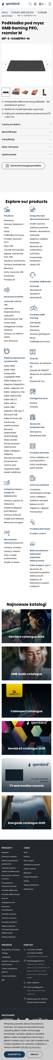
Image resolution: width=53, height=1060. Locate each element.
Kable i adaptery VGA (14, 392)
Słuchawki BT (36, 297)
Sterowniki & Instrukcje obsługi (11, 951)
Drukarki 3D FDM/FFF (39, 370)
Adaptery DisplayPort (14, 384)
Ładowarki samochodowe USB (13, 317)
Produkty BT (9, 279)
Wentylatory (36, 432)
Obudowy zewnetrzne (14, 260)
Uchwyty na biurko (12, 547)
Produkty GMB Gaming (22, 12)
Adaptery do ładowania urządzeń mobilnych (39, 583)
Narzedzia (34, 242)
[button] (47, 64)
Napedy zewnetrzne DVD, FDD (13, 255)
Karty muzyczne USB (13, 272)
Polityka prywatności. (30, 1047)
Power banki (10, 323)
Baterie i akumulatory (40, 231)
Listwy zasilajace (38, 496)
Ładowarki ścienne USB (12, 303)
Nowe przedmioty (8, 937)
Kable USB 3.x (10, 403)
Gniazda (34, 407)
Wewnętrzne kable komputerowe (13, 460)
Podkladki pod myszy (14, 235)
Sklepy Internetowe (31, 885)
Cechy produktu (11, 124)
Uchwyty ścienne (12, 551)
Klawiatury (9, 220)
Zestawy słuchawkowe (14, 264)
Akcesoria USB (10, 414)
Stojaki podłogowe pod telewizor (13, 509)
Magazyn (27, 873)
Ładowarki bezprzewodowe (12, 310)
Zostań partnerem (9, 976)
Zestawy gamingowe (40, 334)
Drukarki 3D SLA (37, 381)
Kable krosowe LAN (13, 418)
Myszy (7, 231)
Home (5, 12)
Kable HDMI (9, 366)
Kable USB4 (9, 407)
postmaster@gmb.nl (35, 987)
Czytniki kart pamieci (14, 250)
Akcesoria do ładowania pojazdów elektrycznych (40, 572)
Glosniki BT (35, 294)
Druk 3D (5, 898)
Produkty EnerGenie (9, 922)
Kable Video (9, 369)
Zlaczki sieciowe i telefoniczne (12, 445)
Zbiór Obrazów (10, 147)
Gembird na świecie (32, 865)
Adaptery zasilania (39, 239)
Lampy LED (35, 264)
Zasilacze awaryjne (39, 500)
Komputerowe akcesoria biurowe (9, 884)
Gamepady (35, 322)
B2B (3, 980)
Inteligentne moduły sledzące (13, 328)
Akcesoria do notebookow (36, 248)
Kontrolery (35, 253)
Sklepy (26, 881)
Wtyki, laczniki (10, 440)
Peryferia (5, 852)
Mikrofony (8, 268)
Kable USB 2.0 (10, 399)
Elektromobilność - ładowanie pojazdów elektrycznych (10, 929)
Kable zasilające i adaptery (12, 452)
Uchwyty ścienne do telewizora (13, 502)
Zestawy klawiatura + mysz (14, 226)
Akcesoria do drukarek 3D (40, 376)
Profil (26, 852)
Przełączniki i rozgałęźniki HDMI (12, 375)
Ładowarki (34, 235)
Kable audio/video (12, 395)
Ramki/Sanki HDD (38, 435)
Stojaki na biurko (12, 562)
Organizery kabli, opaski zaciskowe (12, 471)
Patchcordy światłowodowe (11, 424)
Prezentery (9, 276)
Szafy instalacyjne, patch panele (39, 466)
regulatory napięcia (39, 508)
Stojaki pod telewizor (14, 518)
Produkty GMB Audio (10, 890)
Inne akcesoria (11, 341)
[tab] (26, 124)
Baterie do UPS (37, 504)
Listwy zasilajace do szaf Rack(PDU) (39, 459)
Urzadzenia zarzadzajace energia (40, 491)
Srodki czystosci (37, 224)
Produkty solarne (38, 533)
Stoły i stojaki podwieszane (10, 557)
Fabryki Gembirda (31, 877)
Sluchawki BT (36, 290)
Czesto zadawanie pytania (9, 970)
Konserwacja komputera (36, 259)
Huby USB (8, 246)
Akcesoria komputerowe (7, 908)
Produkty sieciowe (9, 914)
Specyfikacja (9, 131)
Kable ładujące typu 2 (40, 565)
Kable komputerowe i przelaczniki (10, 862)
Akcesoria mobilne (9, 856)
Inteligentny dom (8, 902)
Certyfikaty (8, 139)
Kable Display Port (12, 380)
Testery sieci (10, 465)
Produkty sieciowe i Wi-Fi (13, 241)
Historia (27, 856)
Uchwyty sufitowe (12, 515)
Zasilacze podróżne (39, 227)
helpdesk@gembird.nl (35, 961)
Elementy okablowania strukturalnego (11, 432)
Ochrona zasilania (9, 918)
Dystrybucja (28, 889)
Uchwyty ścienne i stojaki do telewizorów (10, 870)
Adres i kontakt (30, 869)
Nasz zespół (28, 860)
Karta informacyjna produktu (25, 165)
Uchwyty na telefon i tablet (14, 335)
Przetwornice (36, 512)
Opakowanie (9, 154)
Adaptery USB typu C (14, 411)
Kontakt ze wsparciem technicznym (10, 963)
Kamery (33, 403)
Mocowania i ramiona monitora (10, 877)
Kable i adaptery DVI (14, 388)
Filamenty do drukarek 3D (40, 365)
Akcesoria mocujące (13, 522)
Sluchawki (34, 286)
